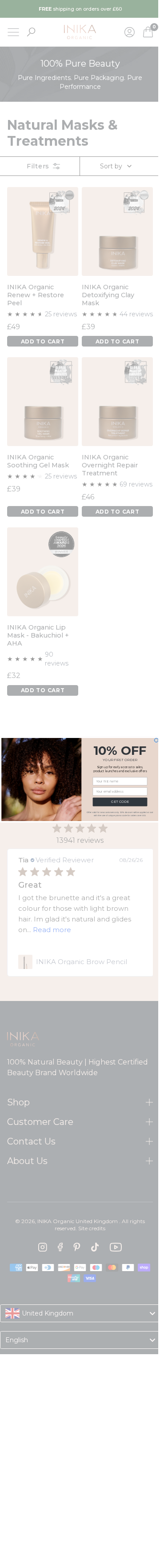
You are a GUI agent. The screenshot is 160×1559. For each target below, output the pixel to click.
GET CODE (117, 802)
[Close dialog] (153, 740)
